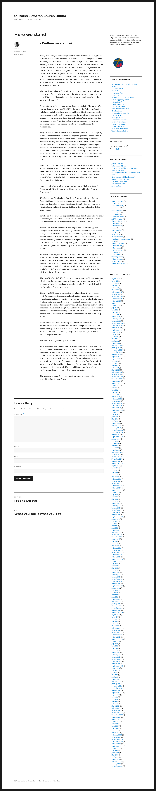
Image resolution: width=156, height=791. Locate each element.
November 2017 (117, 512)
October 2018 (116, 488)
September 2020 (117, 437)
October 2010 (116, 690)
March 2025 (116, 317)
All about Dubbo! (117, 89)
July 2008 (115, 750)
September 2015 (117, 559)
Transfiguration (117, 257)
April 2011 (115, 677)
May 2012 (115, 648)
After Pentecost (117, 210)
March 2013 (115, 626)
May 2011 (115, 675)
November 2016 (117, 537)
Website (17, 467)
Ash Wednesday (117, 219)
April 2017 (115, 528)
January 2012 (116, 657)
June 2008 (115, 753)
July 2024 (115, 334)
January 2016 (116, 550)
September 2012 (117, 639)
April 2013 (115, 624)
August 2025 (116, 305)
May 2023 (115, 366)
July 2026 (115, 281)
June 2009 (115, 726)
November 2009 (117, 715)
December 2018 (117, 483)
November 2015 (117, 555)
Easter (114, 228)
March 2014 (115, 599)
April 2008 (115, 757)
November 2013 (117, 608)
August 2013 (116, 615)
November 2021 (117, 406)
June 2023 (115, 363)
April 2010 (115, 704)
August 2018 (116, 492)
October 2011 (116, 664)
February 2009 (117, 735)
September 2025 (117, 303)
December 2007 (117, 766)
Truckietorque (117, 115)
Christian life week (118, 221)
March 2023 (116, 370)
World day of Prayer (119, 263)
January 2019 (116, 481)
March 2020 (116, 450)
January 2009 (116, 737)
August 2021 (116, 412)
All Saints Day (116, 215)
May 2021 (115, 419)
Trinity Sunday (117, 259)
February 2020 (117, 452)
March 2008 (116, 759)
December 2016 (117, 535)
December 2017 (117, 510)
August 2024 (116, 332)
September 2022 (117, 383)
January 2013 (116, 630)
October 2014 (116, 584)
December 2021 (117, 403)
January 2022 (116, 401)
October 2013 (116, 610)
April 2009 (115, 730)
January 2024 (116, 348)
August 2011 (116, 668)
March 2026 (116, 290)
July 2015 (115, 564)
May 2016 (115, 541)
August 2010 (116, 695)
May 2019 (115, 472)
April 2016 (115, 544)
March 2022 (116, 397)
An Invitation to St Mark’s (120, 113)
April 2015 (115, 570)
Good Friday (116, 235)
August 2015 (116, 561)
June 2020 (115, 443)
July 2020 (115, 441)
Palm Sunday (116, 248)
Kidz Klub (115, 91)
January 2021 (116, 428)
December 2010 (117, 686)
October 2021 (116, 408)
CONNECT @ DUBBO (119, 122)
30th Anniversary (118, 201)
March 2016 (115, 546)
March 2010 (115, 706)
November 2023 (117, 352)
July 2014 (115, 590)
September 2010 (117, 693)
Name (16, 446)
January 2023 (116, 374)
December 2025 (117, 297)
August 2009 (116, 722)
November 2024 (117, 325)
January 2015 (116, 577)
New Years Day (117, 246)
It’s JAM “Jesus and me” (120, 106)
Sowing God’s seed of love (121, 179)
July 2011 (114, 670)
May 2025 (115, 312)
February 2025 (117, 319)
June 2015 (115, 566)
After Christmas (117, 206)
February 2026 (117, 292)
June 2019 (115, 470)
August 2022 (116, 386)
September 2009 (117, 719)
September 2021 (117, 410)
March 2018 (115, 503)
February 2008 (117, 762)
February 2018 (116, 506)
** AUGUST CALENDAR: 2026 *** (123, 98)
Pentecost (115, 252)
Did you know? (117, 102)
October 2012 (116, 637)
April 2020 (115, 448)
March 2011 (115, 679)
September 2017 (117, 517)
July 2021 (115, 414)
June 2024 (115, 337)
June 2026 (115, 283)
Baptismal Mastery (118, 126)
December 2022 (117, 377)
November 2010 (117, 688)
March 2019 (115, 477)
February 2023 (117, 372)
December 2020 (117, 430)
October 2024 (116, 328)
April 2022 (115, 394)
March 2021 (116, 423)
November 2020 (117, 432)
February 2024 (117, 345)
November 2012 (117, 635)
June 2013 (115, 619)
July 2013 (115, 617)
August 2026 (116, 279)
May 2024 (115, 339)
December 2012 (117, 633)
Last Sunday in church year (121, 239)
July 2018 (115, 495)
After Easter (116, 208)
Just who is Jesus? (118, 164)
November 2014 (117, 581)
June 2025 (115, 310)
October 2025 (116, 301)
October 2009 (116, 717)
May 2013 (115, 621)
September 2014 (117, 586)
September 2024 (117, 330)
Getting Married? (118, 118)
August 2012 (116, 641)
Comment (19, 414)
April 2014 (115, 597)
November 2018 (117, 486)
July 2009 (115, 724)
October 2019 (116, 461)
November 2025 (117, 299)
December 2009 (117, 713)
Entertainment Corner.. (120, 120)
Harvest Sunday (117, 237)
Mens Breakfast (117, 93)
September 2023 (117, 357)
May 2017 (115, 526)
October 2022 (116, 381)
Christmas (115, 223)
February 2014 (116, 601)
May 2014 (115, 595)
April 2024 (115, 341)
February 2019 (116, 479)
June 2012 (115, 646)
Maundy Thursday (118, 243)
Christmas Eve (117, 226)
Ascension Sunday (118, 217)
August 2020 (116, 439)
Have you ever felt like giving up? (123, 177)
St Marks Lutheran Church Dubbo (40, 16)
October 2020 (116, 435)
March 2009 (116, 733)
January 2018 (116, 508)
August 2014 (116, 588)
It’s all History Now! (118, 104)
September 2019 (117, 463)
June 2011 (115, 673)
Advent (114, 203)
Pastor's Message (118, 250)
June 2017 (115, 524)
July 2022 (115, 388)
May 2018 (115, 499)
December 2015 (117, 552)
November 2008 (117, 742)
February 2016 (116, 548)
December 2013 (117, 606)
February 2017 (116, 532)
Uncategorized (117, 261)
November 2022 (117, 379)
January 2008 (116, 764)
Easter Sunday (117, 230)
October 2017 (116, 515)
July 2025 (115, 308)
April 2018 (115, 501)
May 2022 (115, 392)
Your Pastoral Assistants (120, 129)
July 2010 (115, 697)
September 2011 (117, 666)
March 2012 (115, 653)
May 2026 (115, 285)
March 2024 (116, 343)
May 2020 (115, 446)
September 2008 (117, 746)
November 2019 (117, 459)
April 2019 (115, 475)
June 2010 (115, 699)
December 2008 (117, 739)
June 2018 (115, 497)
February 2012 (116, 655)
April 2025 (115, 314)
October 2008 (116, 744)
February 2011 (116, 681)
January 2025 (116, 321)
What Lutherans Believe (120, 131)
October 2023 (116, 354)
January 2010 (116, 710)
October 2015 (116, 557)
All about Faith (116, 186)
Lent (113, 241)
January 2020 (116, 455)
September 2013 (117, 613)
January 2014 (116, 604)
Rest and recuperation (119, 181)
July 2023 (115, 361)
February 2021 (117, 426)
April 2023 (115, 368)
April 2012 (115, 650)
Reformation (18, 55)
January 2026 (116, 294)
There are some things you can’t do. (124, 168)
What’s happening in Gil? (120, 100)
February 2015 (116, 575)
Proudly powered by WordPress (50, 781)
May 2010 (115, 702)
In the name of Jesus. (119, 166)
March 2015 (115, 572)
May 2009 (115, 728)
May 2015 (115, 568)
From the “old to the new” (120, 109)
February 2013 (116, 628)
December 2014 (117, 579)
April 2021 (115, 421)
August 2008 (116, 748)
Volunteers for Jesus (119, 184)
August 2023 (116, 359)
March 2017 (115, 530)
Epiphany (115, 232)
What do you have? (118, 170)
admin (16, 49)
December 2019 (117, 457)
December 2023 (117, 350)
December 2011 (117, 659)
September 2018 (117, 490)
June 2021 (115, 417)
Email (16, 456)
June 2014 (115, 592)
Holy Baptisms (117, 111)
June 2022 (115, 390)
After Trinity (116, 212)
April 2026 (115, 288)
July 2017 (114, 521)
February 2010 (116, 708)
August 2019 (116, 466)
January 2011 (116, 684)
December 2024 (117, 323)
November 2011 (117, 661)
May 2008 (115, 755)
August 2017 (116, 519)
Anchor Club (116, 95)
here (117, 148)
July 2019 (115, 468)
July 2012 (115, 644)
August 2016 (116, 539)
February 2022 (117, 399)
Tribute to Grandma (119, 124)
